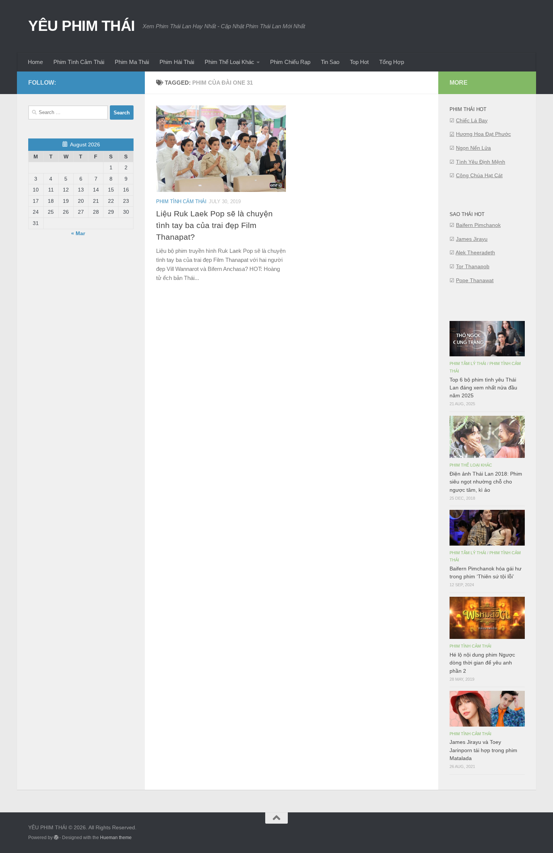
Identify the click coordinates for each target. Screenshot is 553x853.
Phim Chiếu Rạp (290, 62)
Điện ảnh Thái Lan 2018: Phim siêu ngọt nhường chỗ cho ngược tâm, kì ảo (486, 482)
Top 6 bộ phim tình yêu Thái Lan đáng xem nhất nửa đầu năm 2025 (483, 387)
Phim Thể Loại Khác (229, 62)
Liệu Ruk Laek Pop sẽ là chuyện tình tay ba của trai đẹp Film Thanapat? (214, 225)
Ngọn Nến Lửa (473, 148)
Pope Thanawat (475, 280)
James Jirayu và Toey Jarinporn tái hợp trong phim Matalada (483, 750)
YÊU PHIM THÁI (81, 25)
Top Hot (359, 62)
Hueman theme (116, 837)
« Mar (78, 233)
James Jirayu (472, 239)
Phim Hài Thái (177, 62)
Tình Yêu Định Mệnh (480, 162)
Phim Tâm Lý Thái (468, 363)
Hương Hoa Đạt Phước (483, 134)
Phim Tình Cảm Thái (78, 62)
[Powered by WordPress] (56, 837)
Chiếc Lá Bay (472, 120)
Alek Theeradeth (475, 252)
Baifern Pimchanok (478, 225)
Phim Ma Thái (132, 62)
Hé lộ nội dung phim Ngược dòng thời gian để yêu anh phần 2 (482, 663)
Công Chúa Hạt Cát (479, 175)
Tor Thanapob (472, 266)
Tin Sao (330, 62)
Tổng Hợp (391, 62)
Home (35, 62)
